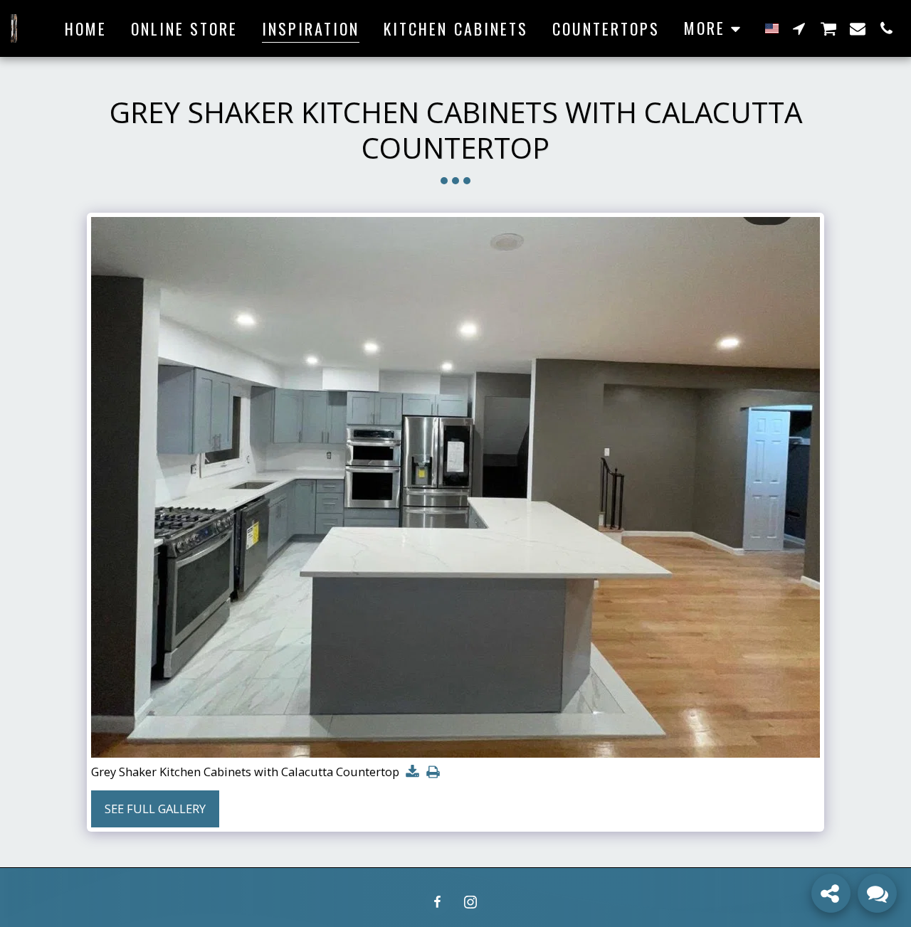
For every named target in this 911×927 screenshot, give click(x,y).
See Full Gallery (155, 808)
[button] (799, 28)
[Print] (433, 772)
